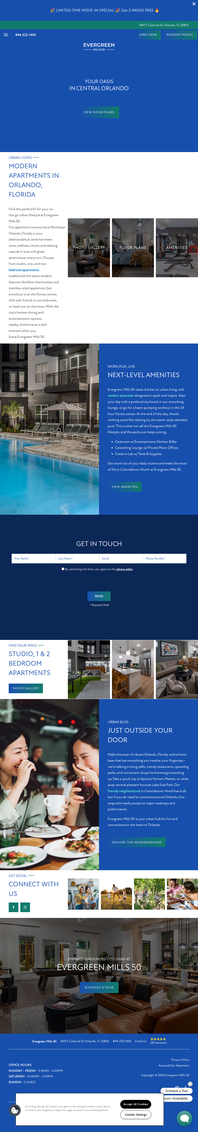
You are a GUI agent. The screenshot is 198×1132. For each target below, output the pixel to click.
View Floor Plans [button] (99, 112)
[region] (89, 1109)
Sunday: (15, 1082)
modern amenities (121, 395)
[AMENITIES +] (177, 248)
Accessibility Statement (174, 1065)
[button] (194, 4)
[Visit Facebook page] (13, 907)
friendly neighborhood (124, 791)
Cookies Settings (136, 1114)
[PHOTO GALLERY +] (89, 248)
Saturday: (17, 1076)
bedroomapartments (24, 270)
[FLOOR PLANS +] (133, 248)
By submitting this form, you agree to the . (99, 569)
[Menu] (6, 35)
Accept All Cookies (136, 1104)
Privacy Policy (180, 1060)
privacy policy (124, 569)
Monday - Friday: (23, 1071)
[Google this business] (25, 907)
